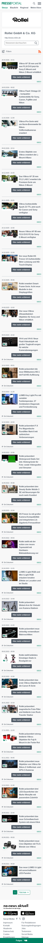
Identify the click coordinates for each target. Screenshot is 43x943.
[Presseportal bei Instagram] (23, 919)
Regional (24, 8)
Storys (5, 8)
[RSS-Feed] (39, 51)
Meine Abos (36, 8)
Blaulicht (14, 8)
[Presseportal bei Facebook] (16, 919)
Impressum (8, 923)
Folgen (19, 941)
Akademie (7, 928)
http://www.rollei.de (13, 38)
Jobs (24, 928)
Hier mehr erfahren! (21, 77)
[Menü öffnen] (39, 3)
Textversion (26, 931)
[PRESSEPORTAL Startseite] (12, 3)
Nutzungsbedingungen (31, 926)
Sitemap (25, 937)
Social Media (27, 934)
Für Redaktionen (29, 923)
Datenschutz (8, 931)
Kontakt (6, 926)
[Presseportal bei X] (19, 919)
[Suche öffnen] (34, 3)
